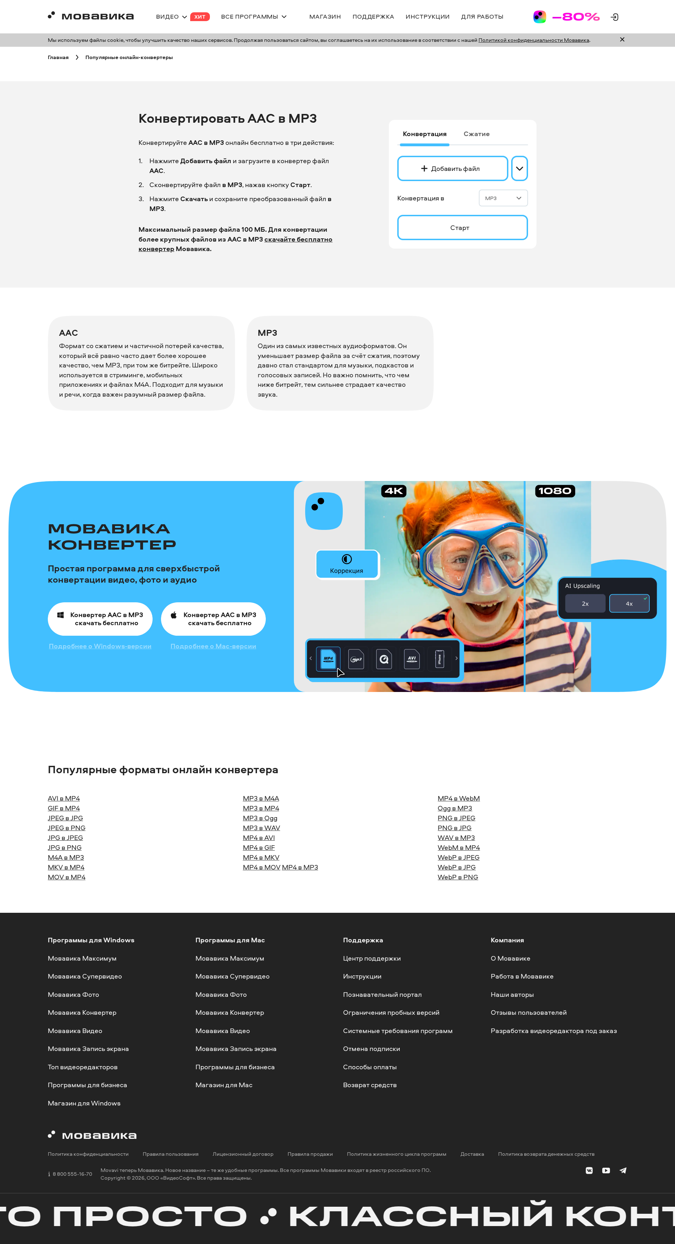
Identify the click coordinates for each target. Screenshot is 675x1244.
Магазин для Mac (223, 1085)
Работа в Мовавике (522, 976)
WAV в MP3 (456, 837)
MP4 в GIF (259, 847)
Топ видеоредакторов (83, 1066)
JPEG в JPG (65, 817)
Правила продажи (310, 1154)
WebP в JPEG (459, 857)
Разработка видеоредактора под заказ (554, 1030)
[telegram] (623, 1172)
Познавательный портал (382, 994)
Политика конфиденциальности (88, 1154)
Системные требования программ (398, 1030)
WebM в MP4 (459, 847)
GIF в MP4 (64, 808)
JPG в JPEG (65, 837)
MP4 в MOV (262, 867)
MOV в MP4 (66, 876)
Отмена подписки (371, 1048)
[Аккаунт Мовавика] (614, 17)
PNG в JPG (454, 827)
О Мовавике (511, 958)
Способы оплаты (370, 1066)
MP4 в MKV (261, 857)
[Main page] (91, 16)
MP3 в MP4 (261, 808)
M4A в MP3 (66, 857)
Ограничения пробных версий (391, 1012)
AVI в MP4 (64, 798)
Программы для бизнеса (87, 1085)
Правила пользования (171, 1154)
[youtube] (606, 1172)
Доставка (472, 1154)
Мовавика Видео (75, 1030)
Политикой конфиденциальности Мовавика (533, 40)
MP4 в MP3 (300, 867)
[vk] (589, 1172)
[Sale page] (567, 16)
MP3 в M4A (261, 798)
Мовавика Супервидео (85, 976)
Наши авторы (512, 994)
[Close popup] (622, 40)
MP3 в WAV (261, 827)
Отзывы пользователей (529, 1012)
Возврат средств (370, 1085)
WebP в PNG (458, 876)
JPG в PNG (65, 847)
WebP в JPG (457, 867)
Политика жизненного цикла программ (396, 1154)
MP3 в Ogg (260, 817)
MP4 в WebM (459, 798)
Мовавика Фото (73, 994)
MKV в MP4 (66, 867)
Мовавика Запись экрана (88, 1048)
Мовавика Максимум (82, 958)
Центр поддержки (372, 958)
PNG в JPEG (456, 817)
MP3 (491, 198)
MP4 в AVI (259, 837)
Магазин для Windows (84, 1103)
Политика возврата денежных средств (546, 1154)
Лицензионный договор (243, 1154)
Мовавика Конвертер (82, 1012)
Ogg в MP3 (455, 808)
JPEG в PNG (66, 827)
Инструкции (362, 976)
